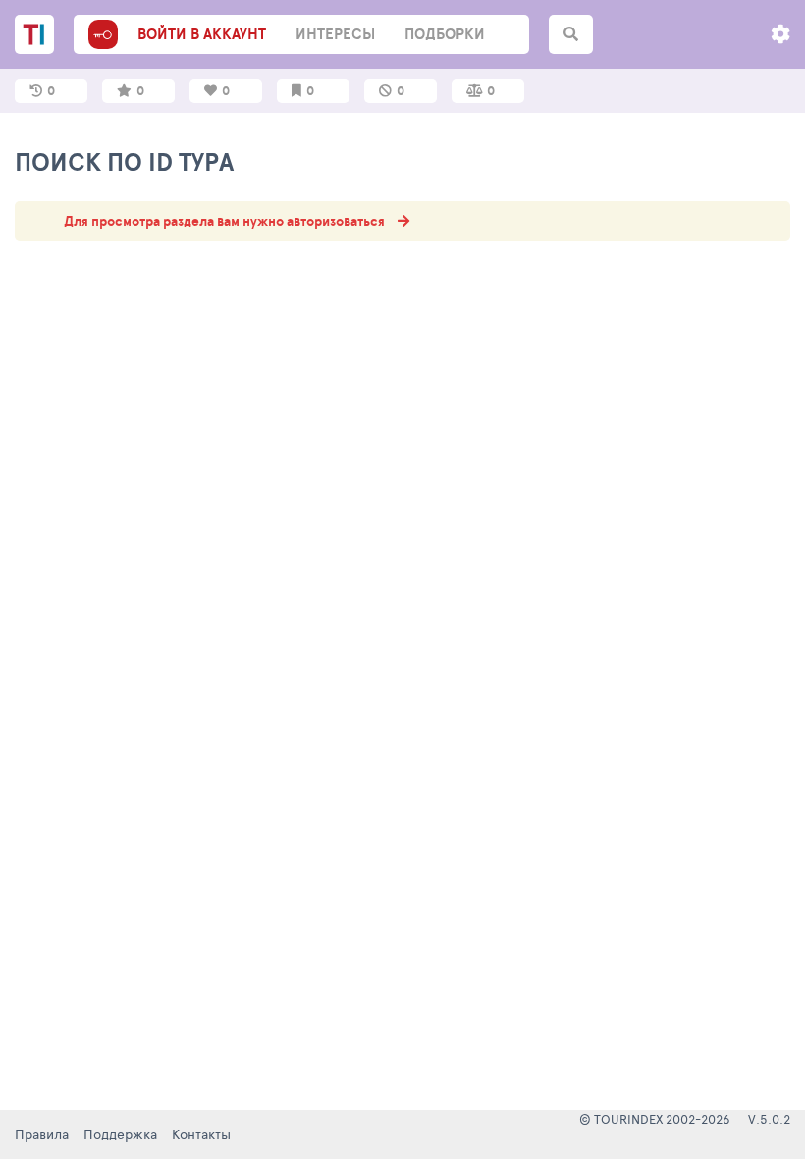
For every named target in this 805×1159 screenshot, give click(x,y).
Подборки (444, 34)
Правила (42, 1134)
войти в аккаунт (201, 34)
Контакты (201, 1134)
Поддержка (120, 1134)
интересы (335, 34)
